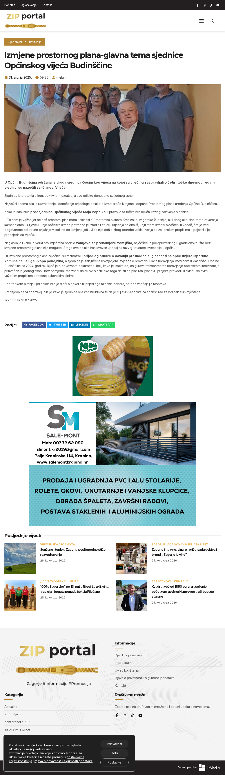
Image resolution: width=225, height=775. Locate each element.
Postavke (114, 762)
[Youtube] (218, 5)
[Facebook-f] (197, 5)
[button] (201, 20)
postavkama (75, 757)
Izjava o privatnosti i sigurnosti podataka (63, 761)
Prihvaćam (114, 744)
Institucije (35, 42)
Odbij (114, 753)
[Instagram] (204, 5)
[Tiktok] (211, 5)
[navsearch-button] (211, 20)
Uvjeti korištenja (20, 761)
